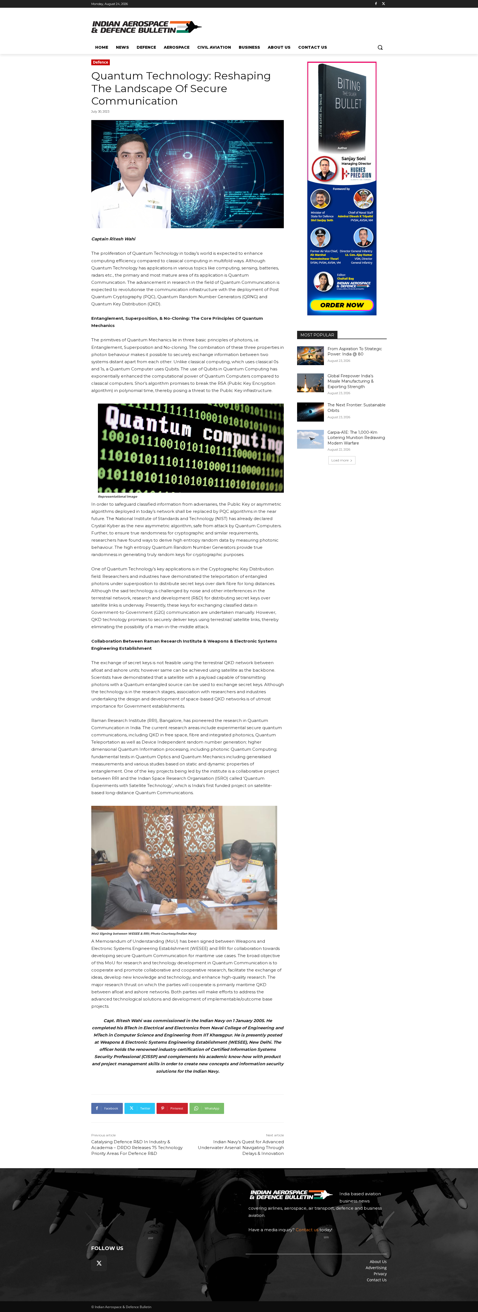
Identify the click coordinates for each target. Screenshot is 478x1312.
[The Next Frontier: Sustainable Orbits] (310, 411)
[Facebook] (376, 4)
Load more (340, 460)
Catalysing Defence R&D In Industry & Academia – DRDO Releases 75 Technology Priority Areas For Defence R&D (137, 1147)
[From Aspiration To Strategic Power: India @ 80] (310, 355)
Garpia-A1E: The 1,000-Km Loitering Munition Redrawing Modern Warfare (356, 438)
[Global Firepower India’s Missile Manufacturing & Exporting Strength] (310, 382)
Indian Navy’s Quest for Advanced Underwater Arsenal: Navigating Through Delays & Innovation (241, 1147)
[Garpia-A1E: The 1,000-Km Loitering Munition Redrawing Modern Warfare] (310, 439)
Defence (100, 62)
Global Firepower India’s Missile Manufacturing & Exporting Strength (351, 381)
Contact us (307, 1229)
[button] (380, 47)
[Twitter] (383, 4)
